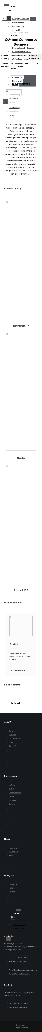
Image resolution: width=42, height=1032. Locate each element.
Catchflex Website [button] (17, 670)
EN (9, 18)
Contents (12, 102)
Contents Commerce (34, 57)
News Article (17, 77)
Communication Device (20, 57)
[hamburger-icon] (18, 910)
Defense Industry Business (23, 48)
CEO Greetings (18, 22)
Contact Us (16, 30)
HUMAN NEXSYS (20, 928)
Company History (19, 26)
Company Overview (20, 19)
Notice (11, 856)
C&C (39, 64)
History (11, 742)
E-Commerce (13, 98)
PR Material (17, 81)
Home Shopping (14, 95)
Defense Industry (5, 57)
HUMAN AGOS (14, 884)
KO (4, 18)
